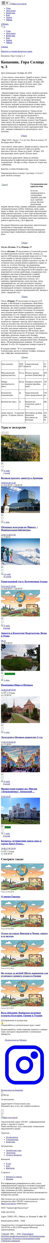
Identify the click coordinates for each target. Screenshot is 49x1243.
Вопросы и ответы (14, 1177)
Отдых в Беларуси (14, 1155)
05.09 (8, 483)
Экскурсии (10, 10)
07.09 (13, 535)
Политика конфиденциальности (15, 1236)
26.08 (13, 690)
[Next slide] (7, 433)
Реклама (9, 1179)
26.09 (13, 848)
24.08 (3, 535)
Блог (8, 15)
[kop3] (24, 297)
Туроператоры (12, 1139)
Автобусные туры (13, 1150)
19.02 (13, 586)
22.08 (3, 742)
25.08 (8, 690)
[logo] (18, 4)
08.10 (3, 641)
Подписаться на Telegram (16, 1040)
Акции (9, 17)
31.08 (8, 535)
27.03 (3, 796)
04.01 (8, 586)
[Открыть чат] (2, 1111)
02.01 (3, 586)
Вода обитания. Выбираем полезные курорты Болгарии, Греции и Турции (21, 1014)
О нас (8, 1164)
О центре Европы (10, 896)
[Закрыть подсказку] (2, 1092)
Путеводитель (12, 1137)
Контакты (10, 1168)
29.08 (3, 483)
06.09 (13, 742)
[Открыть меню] (5, 3)
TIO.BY (6, 1234)
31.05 (8, 796)
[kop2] (24, 243)
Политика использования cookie (26, 1238)
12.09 (13, 483)
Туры (8, 8)
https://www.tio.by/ (8, 1204)
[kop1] (24, 136)
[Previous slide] (3, 433)
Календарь (10, 13)
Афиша (9, 20)
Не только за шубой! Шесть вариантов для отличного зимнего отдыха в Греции (24, 974)
